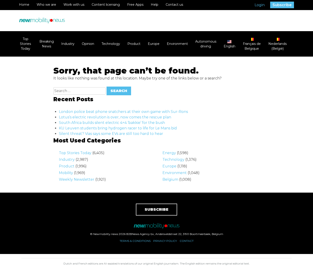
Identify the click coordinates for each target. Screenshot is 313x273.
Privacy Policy (165, 241)
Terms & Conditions (135, 241)
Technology (111, 44)
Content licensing (106, 5)
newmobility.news (42, 20)
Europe (153, 44)
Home (24, 5)
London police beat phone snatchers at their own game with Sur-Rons (123, 111)
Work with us (73, 5)
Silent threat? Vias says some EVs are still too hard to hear (111, 133)
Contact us (174, 5)
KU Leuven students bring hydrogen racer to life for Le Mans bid (118, 128)
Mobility (66, 173)
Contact (187, 241)
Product (133, 44)
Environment (177, 44)
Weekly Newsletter (76, 179)
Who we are (46, 5)
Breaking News (46, 43)
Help (154, 5)
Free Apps (135, 5)
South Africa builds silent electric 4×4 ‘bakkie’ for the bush (112, 122)
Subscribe (282, 5)
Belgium (170, 179)
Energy (169, 153)
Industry (67, 44)
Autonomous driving (205, 43)
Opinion (88, 44)
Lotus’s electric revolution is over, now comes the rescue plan (115, 117)
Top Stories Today (25, 44)
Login (260, 5)
